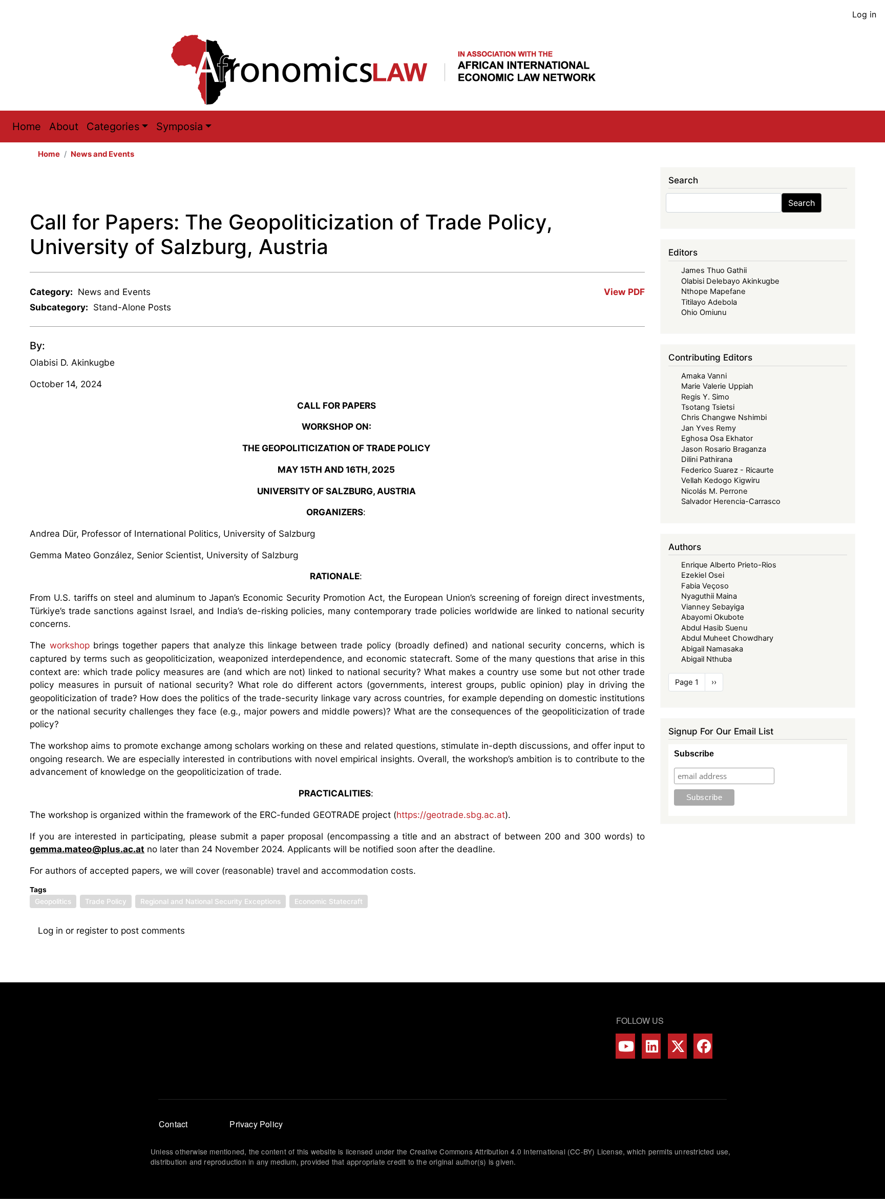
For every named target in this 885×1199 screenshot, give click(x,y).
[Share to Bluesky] (623, 188)
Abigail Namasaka (712, 649)
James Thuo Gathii (714, 270)
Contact (173, 1124)
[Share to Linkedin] (609, 188)
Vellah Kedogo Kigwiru (720, 480)
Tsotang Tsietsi (707, 407)
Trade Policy (106, 901)
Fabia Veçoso (705, 586)
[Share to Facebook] (566, 188)
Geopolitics (53, 901)
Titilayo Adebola (709, 302)
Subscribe (694, 753)
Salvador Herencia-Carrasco (731, 501)
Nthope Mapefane (713, 291)
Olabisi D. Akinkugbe (72, 362)
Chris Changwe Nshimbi (724, 417)
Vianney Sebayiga (712, 607)
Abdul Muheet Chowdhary (727, 638)
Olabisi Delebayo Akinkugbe (730, 281)
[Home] (393, 70)
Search (801, 203)
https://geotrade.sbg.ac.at (450, 814)
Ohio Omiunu (703, 312)
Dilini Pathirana (706, 459)
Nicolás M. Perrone (714, 491)
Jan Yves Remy (708, 428)
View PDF (624, 291)
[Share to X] (580, 188)
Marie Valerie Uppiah (717, 386)
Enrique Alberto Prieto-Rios (728, 565)
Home (26, 126)
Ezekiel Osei (702, 575)
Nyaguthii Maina (709, 596)
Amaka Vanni (704, 376)
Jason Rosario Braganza (723, 449)
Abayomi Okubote (712, 617)
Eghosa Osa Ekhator (717, 438)
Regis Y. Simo (705, 397)
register (92, 930)
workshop (70, 645)
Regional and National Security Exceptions (210, 901)
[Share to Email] (638, 188)
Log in (864, 14)
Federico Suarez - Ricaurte (727, 470)
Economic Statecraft (328, 901)
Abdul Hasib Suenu (714, 628)
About (63, 126)
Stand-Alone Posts (132, 307)
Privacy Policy (256, 1124)
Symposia (179, 126)
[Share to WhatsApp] (594, 188)
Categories (113, 126)
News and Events (102, 154)
